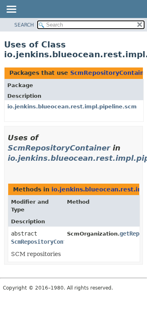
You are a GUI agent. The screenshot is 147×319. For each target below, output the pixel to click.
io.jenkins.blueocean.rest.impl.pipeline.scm (72, 106)
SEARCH (24, 25)
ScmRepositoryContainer (59, 148)
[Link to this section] (11, 168)
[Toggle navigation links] (11, 10)
